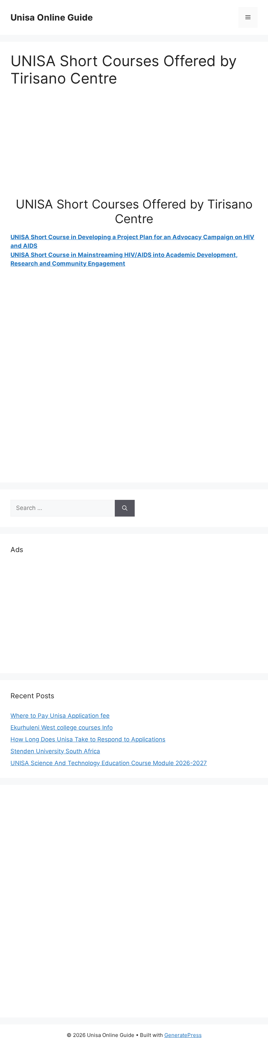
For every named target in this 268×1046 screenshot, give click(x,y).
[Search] (125, 508)
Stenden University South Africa (55, 751)
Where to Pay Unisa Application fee (60, 715)
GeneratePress (183, 1035)
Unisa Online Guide (51, 17)
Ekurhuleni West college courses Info (61, 727)
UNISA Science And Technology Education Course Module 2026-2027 (108, 763)
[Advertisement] (134, 148)
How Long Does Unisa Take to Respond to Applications (87, 739)
